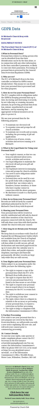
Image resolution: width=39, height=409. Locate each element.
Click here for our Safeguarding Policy (19, 393)
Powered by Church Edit (19, 407)
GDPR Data (26, 22)
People (10, 22)
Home (3, 22)
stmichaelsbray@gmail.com (19, 12)
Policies (17, 22)
